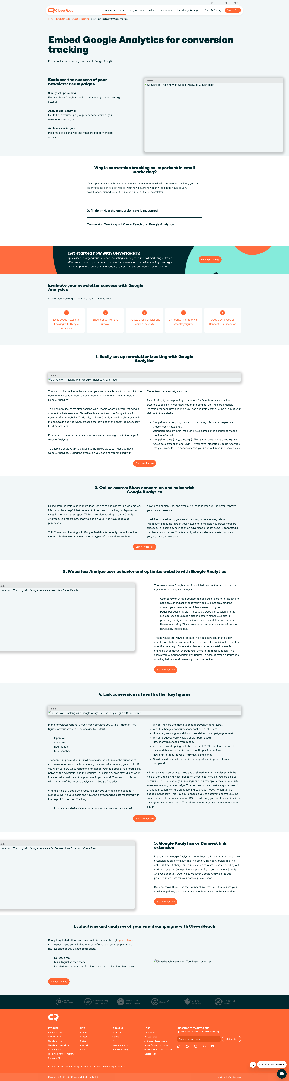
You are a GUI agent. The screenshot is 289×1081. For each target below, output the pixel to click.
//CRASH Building (120, 1049)
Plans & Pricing (55, 1032)
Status (83, 1041)
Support (226, 3)
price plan (125, 940)
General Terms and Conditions (158, 1049)
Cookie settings (151, 1054)
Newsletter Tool (62, 19)
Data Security (150, 1032)
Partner (83, 1032)
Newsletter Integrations (58, 1045)
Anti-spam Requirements (155, 1041)
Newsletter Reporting (80, 19)
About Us (116, 1032)
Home (50, 19)
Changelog (85, 1045)
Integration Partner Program (61, 1054)
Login (235, 3)
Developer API (54, 1058)
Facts (82, 1049)
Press (115, 1041)
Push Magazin (54, 1049)
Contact (116, 1037)
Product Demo (54, 1037)
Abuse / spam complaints (156, 1045)
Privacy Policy (150, 1037)
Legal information (120, 1045)
